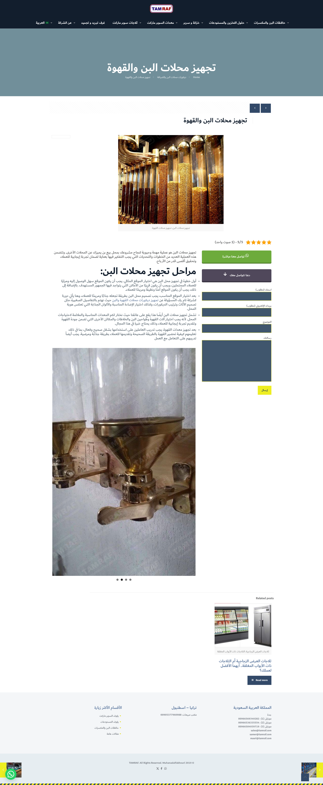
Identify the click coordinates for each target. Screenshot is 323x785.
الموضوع (267, 322)
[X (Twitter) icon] (157, 661)
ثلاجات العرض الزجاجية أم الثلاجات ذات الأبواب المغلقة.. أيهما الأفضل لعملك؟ (245, 559)
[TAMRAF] (161, 8)
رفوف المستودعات (109, 615)
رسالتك (267, 338)
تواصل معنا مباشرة (233, 256)
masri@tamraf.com (260, 631)
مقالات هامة (113, 626)
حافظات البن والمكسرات (106, 620)
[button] (10, 774)
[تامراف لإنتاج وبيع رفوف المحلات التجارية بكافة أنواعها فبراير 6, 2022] (312, 770)
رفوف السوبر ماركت (109, 609)
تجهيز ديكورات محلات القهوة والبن (135, 300)
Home (196, 77)
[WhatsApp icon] (165, 661)
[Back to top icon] (305, 777)
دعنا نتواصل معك (239, 275)
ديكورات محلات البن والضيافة (171, 77)
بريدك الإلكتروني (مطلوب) (258, 306)
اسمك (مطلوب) (263, 290)
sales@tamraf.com (261, 623)
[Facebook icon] (161, 661)
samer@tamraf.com (260, 627)
